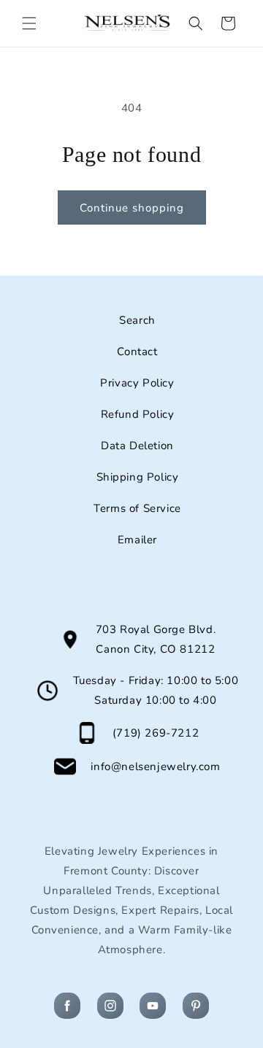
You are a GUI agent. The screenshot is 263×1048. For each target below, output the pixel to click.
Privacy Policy (137, 383)
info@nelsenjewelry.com (155, 766)
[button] (29, 23)
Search (137, 320)
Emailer (137, 539)
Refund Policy (138, 414)
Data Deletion (137, 445)
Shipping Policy (137, 477)
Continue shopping (132, 208)
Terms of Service (137, 508)
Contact (137, 351)
